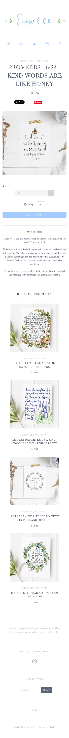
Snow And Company (34, 358)
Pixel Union (33, 727)
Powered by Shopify (47, 727)
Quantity (28, 204)
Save (39, 102)
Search (34, 710)
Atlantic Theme (19, 727)
